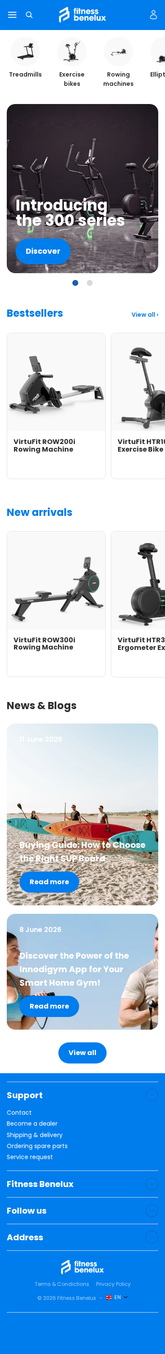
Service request (30, 1157)
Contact (19, 1112)
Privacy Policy (113, 1284)
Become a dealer (32, 1123)
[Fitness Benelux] (82, 1267)
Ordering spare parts (37, 1146)
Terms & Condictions (62, 1284)
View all (144, 314)
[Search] (29, 15)
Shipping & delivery (35, 1135)
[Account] (153, 14)
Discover (43, 251)
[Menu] (12, 15)
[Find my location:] (143, 15)
